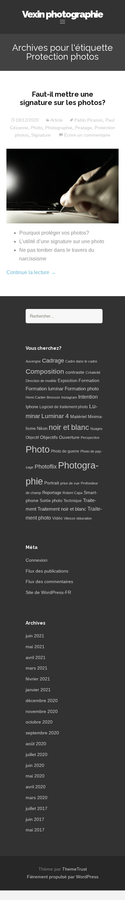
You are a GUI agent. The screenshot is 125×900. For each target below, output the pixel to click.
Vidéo (57, 518)
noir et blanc (69, 427)
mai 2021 (35, 646)
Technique (72, 501)
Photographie (58, 127)
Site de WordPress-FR (48, 592)
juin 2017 (35, 819)
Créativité (93, 372)
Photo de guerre (65, 451)
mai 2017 (35, 829)
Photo (37, 127)
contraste (74, 372)
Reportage (51, 492)
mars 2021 (36, 668)
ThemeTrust (74, 869)
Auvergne (33, 361)
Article (56, 120)
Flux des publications (47, 571)
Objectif (32, 437)
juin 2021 (35, 635)
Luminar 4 (55, 416)
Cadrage (53, 360)
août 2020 (36, 743)
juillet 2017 (36, 808)
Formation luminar (44, 388)
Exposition (67, 381)
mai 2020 (35, 775)
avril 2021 (36, 657)
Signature (41, 135)
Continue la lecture (31, 272)
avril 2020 (36, 786)
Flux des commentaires (49, 581)
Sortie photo (51, 501)
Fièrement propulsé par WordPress (62, 876)
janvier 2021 (38, 689)
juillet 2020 (36, 754)
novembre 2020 (42, 711)
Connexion (36, 560)
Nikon (42, 428)
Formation (89, 380)
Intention (88, 397)
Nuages (96, 429)
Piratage (83, 127)
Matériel (78, 416)
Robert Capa (72, 493)
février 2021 (38, 678)
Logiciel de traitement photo (63, 407)
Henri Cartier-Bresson (43, 397)
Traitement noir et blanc (62, 509)
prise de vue (69, 483)
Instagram (69, 397)
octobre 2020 (39, 721)
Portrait (51, 483)
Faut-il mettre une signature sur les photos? (62, 98)
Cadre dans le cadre (81, 361)
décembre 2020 (42, 700)
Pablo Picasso (88, 120)
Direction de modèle (41, 381)
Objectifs (49, 437)
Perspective (90, 437)
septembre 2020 (42, 732)
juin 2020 (35, 765)
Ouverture (69, 437)
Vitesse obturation (78, 518)
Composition (45, 371)
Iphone (32, 407)
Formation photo (82, 388)
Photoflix (46, 466)
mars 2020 (36, 797)
